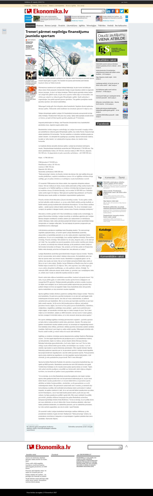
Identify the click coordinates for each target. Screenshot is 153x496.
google (108, 11)
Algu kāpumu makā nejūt (104, 77)
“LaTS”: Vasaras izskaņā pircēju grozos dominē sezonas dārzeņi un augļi (114, 17)
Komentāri (110, 177)
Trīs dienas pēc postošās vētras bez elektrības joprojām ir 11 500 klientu (31, 82)
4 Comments (113, 220)
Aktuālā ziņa (43, 21)
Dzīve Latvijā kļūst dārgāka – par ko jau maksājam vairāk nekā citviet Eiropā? (31, 97)
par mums (124, 2)
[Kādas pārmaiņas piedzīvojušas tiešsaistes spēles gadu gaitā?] (125, 112)
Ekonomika (30, 25)
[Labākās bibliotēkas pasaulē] (125, 118)
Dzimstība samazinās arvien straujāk (80, 426)
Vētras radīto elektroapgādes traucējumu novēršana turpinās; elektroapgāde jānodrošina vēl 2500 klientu (36, 466)
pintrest (117, 11)
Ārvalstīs (61, 25)
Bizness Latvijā (82, 21)
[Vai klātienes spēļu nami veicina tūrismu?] (125, 93)
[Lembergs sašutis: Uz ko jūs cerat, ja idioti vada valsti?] (125, 87)
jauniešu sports (30, 49)
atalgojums (29, 47)
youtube (126, 11)
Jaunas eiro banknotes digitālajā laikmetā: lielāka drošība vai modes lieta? (36, 459)
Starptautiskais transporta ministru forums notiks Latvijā (113, 216)
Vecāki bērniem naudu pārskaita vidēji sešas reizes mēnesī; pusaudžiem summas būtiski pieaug (51, 18)
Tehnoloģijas (91, 25)
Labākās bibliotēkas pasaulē (105, 115)
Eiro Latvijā (80, 5)
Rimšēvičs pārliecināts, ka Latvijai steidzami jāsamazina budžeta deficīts (115, 207)
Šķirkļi (122, 177)
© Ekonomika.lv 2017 (50, 492)
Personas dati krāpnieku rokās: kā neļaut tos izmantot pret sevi (36, 471)
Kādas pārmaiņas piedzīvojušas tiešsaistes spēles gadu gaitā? (106, 109)
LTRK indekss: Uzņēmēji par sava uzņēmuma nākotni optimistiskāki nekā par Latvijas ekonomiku (82, 18)
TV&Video (102, 25)
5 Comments (114, 211)
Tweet (4, 30)
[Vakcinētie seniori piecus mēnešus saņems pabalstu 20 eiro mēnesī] (125, 67)
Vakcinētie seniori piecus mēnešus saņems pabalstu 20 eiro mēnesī (107, 65)
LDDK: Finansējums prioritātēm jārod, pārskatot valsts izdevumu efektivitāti (31, 68)
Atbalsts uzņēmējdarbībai (56, 5)
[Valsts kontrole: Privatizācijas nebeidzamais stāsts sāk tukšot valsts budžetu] (125, 74)
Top (100, 177)
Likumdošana (72, 25)
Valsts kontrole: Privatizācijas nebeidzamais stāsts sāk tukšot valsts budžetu (108, 72)
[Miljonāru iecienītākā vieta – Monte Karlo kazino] (125, 106)
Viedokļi (110, 25)
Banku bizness (42, 5)
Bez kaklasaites (121, 25)
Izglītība (82, 25)
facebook (113, 11)
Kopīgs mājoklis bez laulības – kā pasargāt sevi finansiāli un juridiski (36, 475)
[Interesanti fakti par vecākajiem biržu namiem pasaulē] (125, 99)
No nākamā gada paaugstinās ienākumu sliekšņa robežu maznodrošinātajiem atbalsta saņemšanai (41, 428)
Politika (34, 5)
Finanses (49, 21)
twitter (122, 11)
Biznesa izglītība (71, 5)
